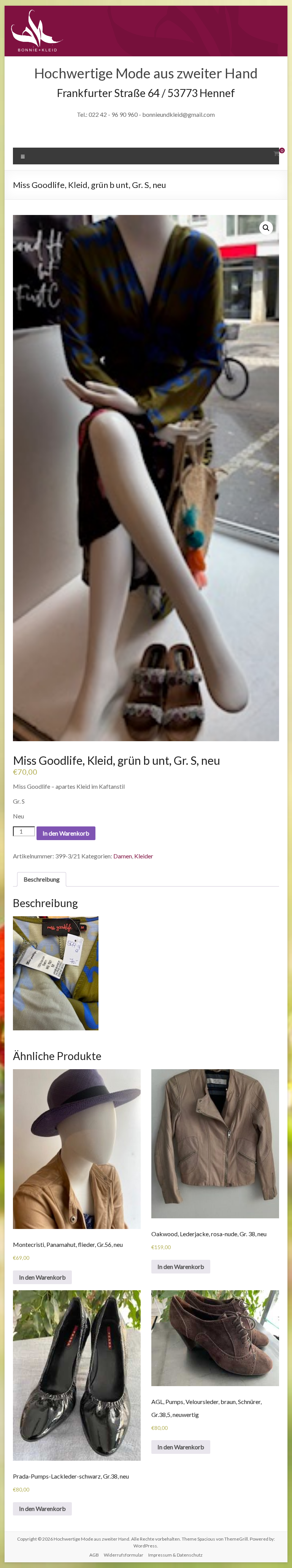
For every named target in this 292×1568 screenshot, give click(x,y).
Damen (122, 856)
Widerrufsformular (123, 1555)
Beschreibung (42, 879)
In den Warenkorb (66, 833)
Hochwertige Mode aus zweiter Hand (146, 73)
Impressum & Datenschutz (175, 1555)
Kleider (143, 856)
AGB (94, 1555)
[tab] (41, 879)
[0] (276, 153)
